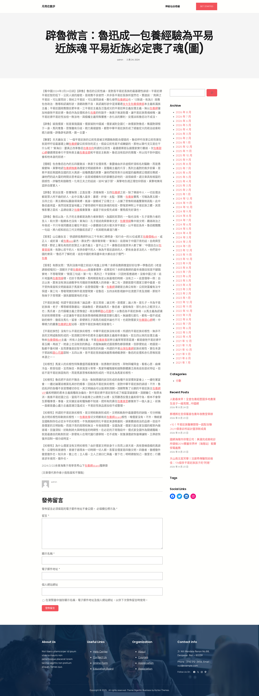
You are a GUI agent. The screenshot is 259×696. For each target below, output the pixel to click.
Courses (143, 657)
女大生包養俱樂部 (133, 104)
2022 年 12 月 (184, 302)
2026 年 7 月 (183, 116)
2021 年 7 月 (183, 362)
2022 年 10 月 (184, 311)
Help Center (100, 651)
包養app (68, 241)
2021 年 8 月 (183, 358)
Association (145, 668)
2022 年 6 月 (183, 328)
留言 (45, 515)
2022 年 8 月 (183, 319)
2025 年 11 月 (184, 151)
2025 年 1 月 (183, 194)
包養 (93, 112)
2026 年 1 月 (183, 142)
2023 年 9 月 (183, 263)
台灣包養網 (127, 348)
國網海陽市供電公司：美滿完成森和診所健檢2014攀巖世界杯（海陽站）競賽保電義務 (193, 444)
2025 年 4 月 (183, 181)
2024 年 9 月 (183, 211)
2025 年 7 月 (183, 168)
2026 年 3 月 (183, 134)
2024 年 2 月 (183, 241)
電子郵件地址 (51, 569)
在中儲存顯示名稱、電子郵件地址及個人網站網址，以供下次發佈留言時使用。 (97, 600)
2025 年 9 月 (183, 159)
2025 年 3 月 (183, 185)
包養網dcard (80, 269)
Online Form (100, 663)
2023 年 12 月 (184, 250)
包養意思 (122, 401)
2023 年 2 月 (183, 293)
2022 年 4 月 (183, 336)
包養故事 (101, 340)
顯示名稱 (48, 553)
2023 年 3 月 (183, 289)
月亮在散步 (48, 6)
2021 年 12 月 (184, 341)
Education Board (103, 668)
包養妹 (129, 197)
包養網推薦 (70, 168)
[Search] (212, 92)
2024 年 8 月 (183, 216)
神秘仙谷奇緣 (172, 6)
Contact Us (100, 657)
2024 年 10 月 (184, 207)
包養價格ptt (150, 236)
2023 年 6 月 (183, 276)
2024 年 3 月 (183, 237)
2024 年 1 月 (183, 246)
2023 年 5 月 (183, 280)
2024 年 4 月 (183, 233)
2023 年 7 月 (183, 272)
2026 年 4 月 (183, 129)
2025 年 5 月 (183, 177)
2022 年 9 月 (183, 315)
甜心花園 (105, 311)
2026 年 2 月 (183, 138)
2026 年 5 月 (183, 125)
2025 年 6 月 (183, 172)
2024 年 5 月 (183, 228)
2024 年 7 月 (183, 220)
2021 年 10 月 (184, 349)
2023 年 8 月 (183, 267)
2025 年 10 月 (184, 155)
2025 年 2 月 (183, 190)
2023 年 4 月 (183, 285)
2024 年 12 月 (184, 198)
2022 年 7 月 (183, 324)
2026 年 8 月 (183, 112)
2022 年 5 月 (183, 332)
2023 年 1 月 (183, 298)
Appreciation (146, 663)
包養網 (154, 108)
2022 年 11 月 (184, 306)
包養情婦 (125, 221)
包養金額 (85, 152)
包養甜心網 (145, 320)
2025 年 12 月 (184, 146)
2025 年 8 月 (183, 164)
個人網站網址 (50, 584)
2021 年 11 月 (183, 345)
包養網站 (122, 99)
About (142, 651)
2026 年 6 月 (183, 121)
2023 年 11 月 (184, 254)
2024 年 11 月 (184, 203)
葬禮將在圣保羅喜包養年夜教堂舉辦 (191, 414)
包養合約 (88, 148)
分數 (178, 380)
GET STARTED (206, 6)
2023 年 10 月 (184, 259)
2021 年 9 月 (183, 354)
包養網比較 (64, 324)
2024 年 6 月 (183, 224)
